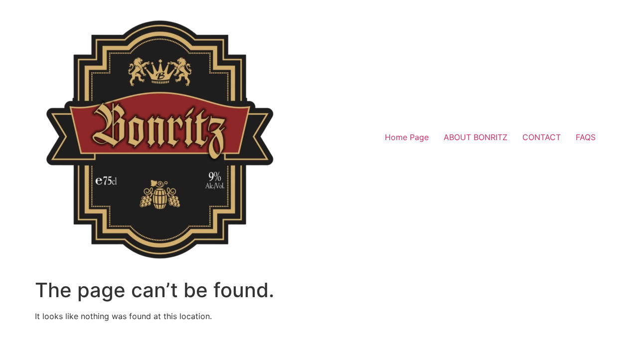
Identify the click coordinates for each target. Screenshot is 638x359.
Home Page (407, 137)
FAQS (586, 137)
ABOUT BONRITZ (475, 137)
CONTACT (541, 137)
